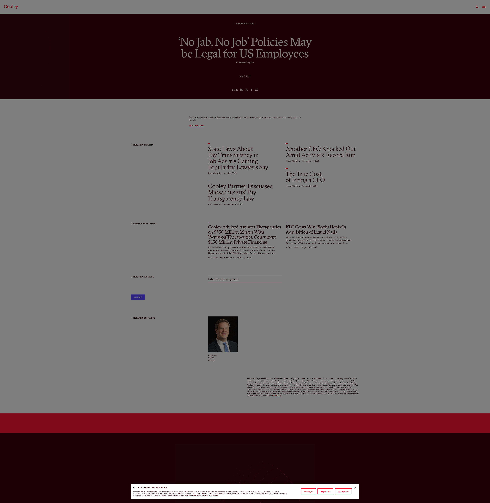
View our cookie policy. (193, 495)
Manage (308, 491)
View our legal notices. (210, 495)
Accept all (343, 491)
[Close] (355, 488)
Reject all (325, 491)
